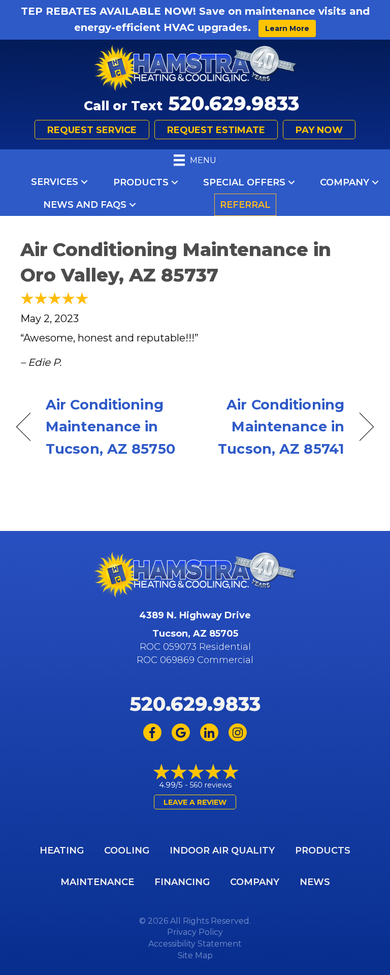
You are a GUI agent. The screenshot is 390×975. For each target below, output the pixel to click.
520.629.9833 (233, 103)
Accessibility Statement (195, 944)
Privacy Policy (195, 932)
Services (54, 181)
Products (141, 182)
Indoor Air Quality (222, 850)
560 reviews (211, 785)
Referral (245, 204)
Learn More (287, 28)
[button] (84, 182)
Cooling (126, 850)
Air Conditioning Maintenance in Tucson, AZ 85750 (110, 426)
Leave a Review (195, 802)
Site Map (195, 955)
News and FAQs (84, 204)
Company (344, 182)
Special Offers (244, 182)
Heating (62, 850)
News (315, 882)
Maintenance (97, 882)
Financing (182, 882)
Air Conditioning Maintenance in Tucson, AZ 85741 (275, 426)
